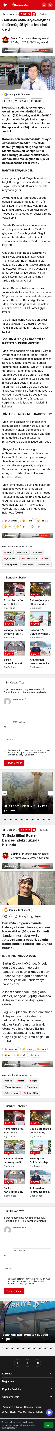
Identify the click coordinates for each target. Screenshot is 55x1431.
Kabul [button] (48, 1425)
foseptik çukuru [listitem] (12, 1087)
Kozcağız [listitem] (27, 564)
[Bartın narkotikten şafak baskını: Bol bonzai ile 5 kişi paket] (14, 655)
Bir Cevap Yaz (15, 682)
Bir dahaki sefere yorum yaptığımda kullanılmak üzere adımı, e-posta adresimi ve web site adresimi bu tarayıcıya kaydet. (29, 752)
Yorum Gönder (14, 762)
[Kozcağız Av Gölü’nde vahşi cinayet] (40, 625)
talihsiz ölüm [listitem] (31, 1093)
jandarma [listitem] (31, 1087)
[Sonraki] (50, 793)
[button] (50, 4)
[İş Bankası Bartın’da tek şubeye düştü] (27, 1322)
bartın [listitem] (7, 552)
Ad (6, 727)
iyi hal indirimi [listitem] (29, 558)
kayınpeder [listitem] (10, 564)
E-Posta (8, 739)
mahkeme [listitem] (44, 564)
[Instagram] (37, 1363)
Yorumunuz (19, 699)
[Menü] (5, 5)
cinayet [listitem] (37, 552)
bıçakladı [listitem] (22, 552)
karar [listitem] (45, 558)
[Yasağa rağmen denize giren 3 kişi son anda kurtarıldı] (14, 625)
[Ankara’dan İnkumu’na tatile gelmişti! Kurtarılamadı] (40, 655)
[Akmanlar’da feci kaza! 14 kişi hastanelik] (14, 595)
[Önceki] (4, 793)
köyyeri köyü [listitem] (11, 1093)
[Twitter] (27, 1363)
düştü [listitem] (33, 1080)
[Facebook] (17, 1363)
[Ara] (44, 4)
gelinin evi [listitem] (10, 558)
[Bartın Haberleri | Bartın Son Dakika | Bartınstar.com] (20, 4)
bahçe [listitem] (8, 1080)
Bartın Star (17, 38)
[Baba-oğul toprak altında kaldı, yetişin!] (40, 595)
